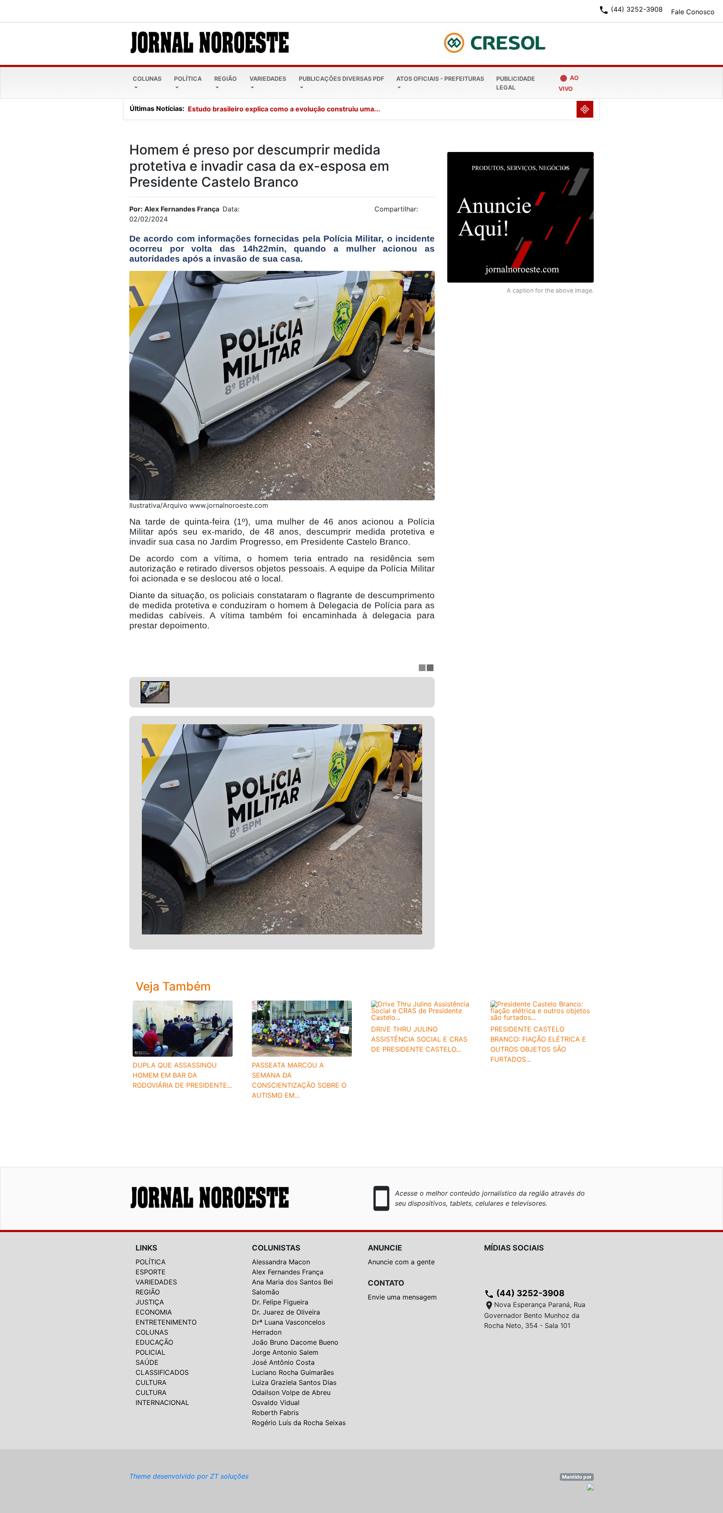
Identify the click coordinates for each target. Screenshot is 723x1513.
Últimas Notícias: (157, 108)
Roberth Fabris (275, 1412)
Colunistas (276, 1247)
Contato (386, 1283)
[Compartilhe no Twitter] (428, 211)
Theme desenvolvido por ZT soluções (189, 1476)
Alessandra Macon (281, 1262)
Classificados (162, 1372)
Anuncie (385, 1247)
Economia (154, 1312)
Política (188, 78)
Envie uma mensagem (402, 1297)
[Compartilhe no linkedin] (424, 211)
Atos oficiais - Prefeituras (440, 78)
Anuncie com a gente (401, 1262)
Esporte (151, 1272)
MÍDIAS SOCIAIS (514, 1247)
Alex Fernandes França (287, 1272)
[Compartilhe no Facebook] (433, 211)
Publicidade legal (515, 83)
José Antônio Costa (283, 1362)
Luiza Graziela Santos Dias (294, 1382)
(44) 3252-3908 (524, 1293)
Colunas (147, 78)
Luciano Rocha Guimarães (293, 1372)
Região (225, 78)
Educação (154, 1342)
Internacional (162, 1402)
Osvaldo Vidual (276, 1402)
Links (146, 1247)
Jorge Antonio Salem (285, 1352)
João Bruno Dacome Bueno (295, 1342)
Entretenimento (166, 1322)
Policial (150, 1352)
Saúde (147, 1362)
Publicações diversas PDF (341, 78)
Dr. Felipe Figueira (280, 1302)
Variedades (267, 78)
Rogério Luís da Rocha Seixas (299, 1422)
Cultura (151, 1382)
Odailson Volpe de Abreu (291, 1392)
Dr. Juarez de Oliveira (286, 1312)
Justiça (150, 1302)
